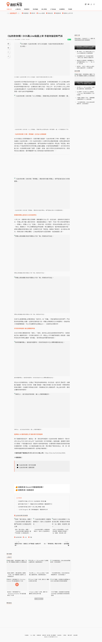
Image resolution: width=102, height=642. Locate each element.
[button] (94, 4)
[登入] (91, 4)
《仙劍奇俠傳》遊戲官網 (26, 467)
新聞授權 (39, 635)
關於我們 (70, 635)
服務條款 (44, 635)
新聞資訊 (26, 9)
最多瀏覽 (77, 71)
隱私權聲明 (53, 635)
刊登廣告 (27, 635)
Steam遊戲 (41, 13)
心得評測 (18, 9)
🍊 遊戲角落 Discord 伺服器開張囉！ (30, 487)
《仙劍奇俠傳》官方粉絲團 (27, 465)
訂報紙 (64, 635)
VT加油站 (53, 9)
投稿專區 (62, 9)
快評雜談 (35, 9)
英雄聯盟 (26, 13)
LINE (25, 537)
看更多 (39, 599)
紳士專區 (44, 9)
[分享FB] (8, 43)
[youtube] (88, 4)
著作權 (48, 635)
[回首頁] (14, 4)
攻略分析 (9, 9)
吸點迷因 (50, 13)
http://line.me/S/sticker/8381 (55, 453)
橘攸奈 (33, 13)
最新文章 (77, 35)
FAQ (31, 635)
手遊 (31, 537)
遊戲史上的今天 (68, 13)
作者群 (70, 9)
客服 (34, 635)
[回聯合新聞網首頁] (8, 4)
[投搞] (86, 4)
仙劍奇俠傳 (18, 537)
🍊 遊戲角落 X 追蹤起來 (25, 490)
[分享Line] (8, 48)
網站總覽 (75, 635)
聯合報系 (59, 635)
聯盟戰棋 (58, 13)
